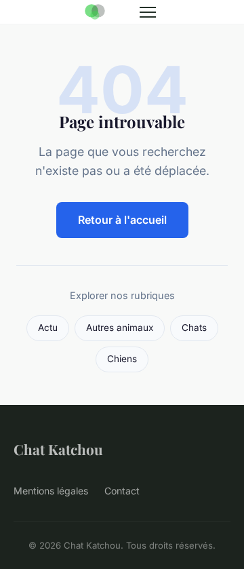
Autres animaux (119, 327)
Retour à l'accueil (122, 220)
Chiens (122, 358)
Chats (194, 327)
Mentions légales (51, 490)
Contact (122, 490)
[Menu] (147, 12)
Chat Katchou (58, 448)
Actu (48, 327)
